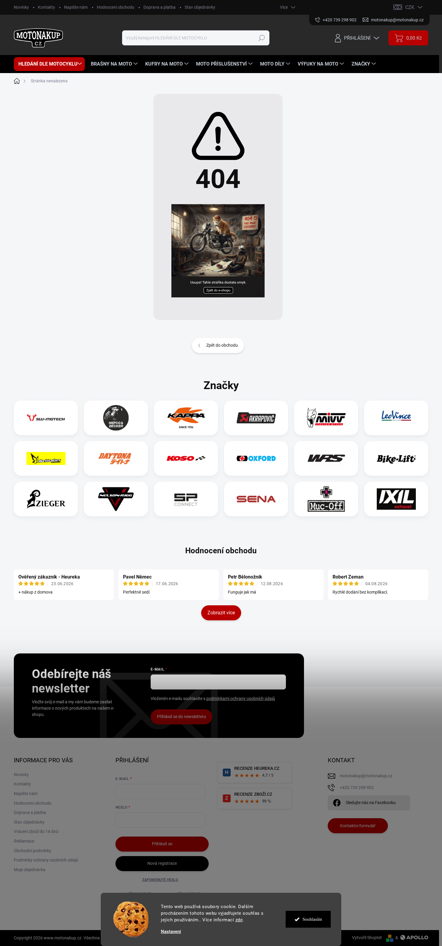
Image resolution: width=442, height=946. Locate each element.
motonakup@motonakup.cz (366, 775)
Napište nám (76, 7)
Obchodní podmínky (32, 850)
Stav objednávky (200, 7)
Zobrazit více (221, 613)
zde (239, 920)
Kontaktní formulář (358, 825)
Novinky (21, 7)
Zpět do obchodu (222, 345)
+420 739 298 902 (357, 787)
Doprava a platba (159, 7)
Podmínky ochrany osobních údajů (46, 860)
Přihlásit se (162, 843)
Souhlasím (312, 919)
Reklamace (24, 841)
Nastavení (171, 931)
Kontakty (46, 7)
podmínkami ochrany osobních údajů (240, 698)
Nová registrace (162, 863)
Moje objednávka (29, 869)
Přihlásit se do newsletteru (181, 716)
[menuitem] (49, 64)
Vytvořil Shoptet (367, 937)
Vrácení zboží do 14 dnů (36, 831)
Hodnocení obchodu (115, 7)
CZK (409, 7)
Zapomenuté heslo (160, 880)
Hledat (262, 37)
